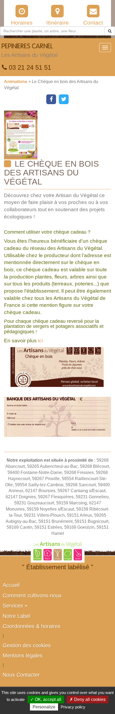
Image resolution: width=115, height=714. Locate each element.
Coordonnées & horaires (31, 626)
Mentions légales (23, 655)
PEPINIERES (29, 50)
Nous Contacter (21, 675)
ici (40, 340)
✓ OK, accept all (45, 699)
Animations (16, 81)
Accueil (11, 585)
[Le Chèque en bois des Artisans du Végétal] (59, 135)
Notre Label (16, 616)
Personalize (44, 707)
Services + (15, 606)
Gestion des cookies (27, 645)
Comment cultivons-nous (32, 595)
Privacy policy (73, 707)
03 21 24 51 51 (29, 67)
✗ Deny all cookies (88, 699)
